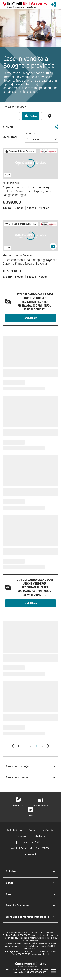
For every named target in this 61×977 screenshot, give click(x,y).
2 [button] (24, 746)
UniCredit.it (18, 805)
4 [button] (36, 746)
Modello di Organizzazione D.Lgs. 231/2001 (31, 848)
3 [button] (30, 746)
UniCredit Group (40, 805)
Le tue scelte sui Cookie (30, 842)
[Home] (25, 4)
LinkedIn (30, 815)
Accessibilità (30, 854)
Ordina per (31, 133)
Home (9, 126)
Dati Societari (48, 830)
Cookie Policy (39, 836)
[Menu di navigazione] (53, 971)
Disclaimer (21, 836)
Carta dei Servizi (14, 830)
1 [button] (18, 746)
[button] (56, 126)
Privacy (31, 830)
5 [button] (42, 746)
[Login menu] (53, 4)
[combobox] (41, 139)
